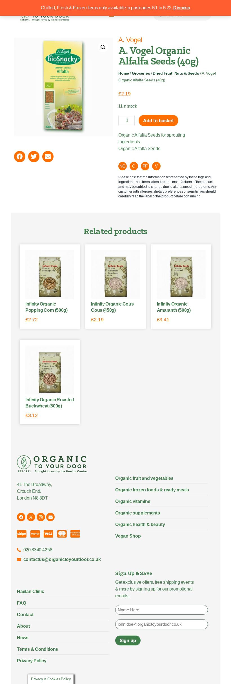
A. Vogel (130, 40)
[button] (103, 47)
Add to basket (158, 120)
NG (122, 166)
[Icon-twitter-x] (31, 517)
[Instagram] (41, 517)
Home (123, 73)
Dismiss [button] (181, 7)
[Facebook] (21, 517)
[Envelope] (50, 517)
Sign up (128, 640)
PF (145, 166)
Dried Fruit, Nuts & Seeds (176, 73)
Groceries (141, 73)
